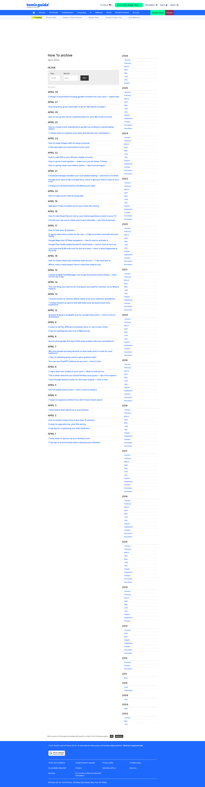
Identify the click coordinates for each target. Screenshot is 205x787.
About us (133, 768)
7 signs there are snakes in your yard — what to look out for (76, 371)
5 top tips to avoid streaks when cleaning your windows (74, 442)
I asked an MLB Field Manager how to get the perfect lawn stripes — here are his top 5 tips (82, 276)
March (126, 66)
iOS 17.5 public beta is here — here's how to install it (72, 390)
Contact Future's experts (85, 763)
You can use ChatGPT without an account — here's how (74, 361)
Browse (136, 12)
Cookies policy (135, 763)
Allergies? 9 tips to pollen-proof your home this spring (73, 206)
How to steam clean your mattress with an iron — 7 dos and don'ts (79, 260)
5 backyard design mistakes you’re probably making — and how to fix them (83, 175)
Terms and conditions (56, 763)
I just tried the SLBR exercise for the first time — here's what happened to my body (82, 249)
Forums (169, 13)
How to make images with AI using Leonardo (69, 143)
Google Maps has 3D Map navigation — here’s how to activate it (78, 240)
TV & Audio (53, 12)
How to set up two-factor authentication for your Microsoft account (80, 117)
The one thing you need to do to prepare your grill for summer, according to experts (83, 288)
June (126, 76)
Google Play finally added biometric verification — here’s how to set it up (82, 244)
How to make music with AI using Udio (66, 196)
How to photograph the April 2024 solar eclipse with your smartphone (81, 341)
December (128, 128)
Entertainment (67, 12)
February (127, 63)
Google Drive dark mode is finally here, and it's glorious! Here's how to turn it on (83, 180)
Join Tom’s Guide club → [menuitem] (129, 5)
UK (112, 736)
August (127, 83)
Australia (119, 736)
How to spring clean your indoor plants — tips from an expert (76, 165)
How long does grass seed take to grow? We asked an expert (76, 107)
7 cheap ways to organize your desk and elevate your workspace (78, 133)
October (127, 122)
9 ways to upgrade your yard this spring (67, 424)
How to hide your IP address (61, 230)
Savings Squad (158, 13)
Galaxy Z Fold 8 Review (72, 18)
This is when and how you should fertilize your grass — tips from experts (82, 375)
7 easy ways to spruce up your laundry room (69, 438)
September (128, 118)
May (126, 73)
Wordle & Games (122, 12)
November (128, 125)
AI (90, 12)
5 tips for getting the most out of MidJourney (69, 331)
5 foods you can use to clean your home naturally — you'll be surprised (81, 220)
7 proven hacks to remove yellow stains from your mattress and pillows (81, 299)
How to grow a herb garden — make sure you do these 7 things (77, 161)
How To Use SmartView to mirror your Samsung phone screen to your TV (82, 216)
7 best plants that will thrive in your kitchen (68, 410)
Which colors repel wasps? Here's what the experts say (74, 264)
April (126, 70)
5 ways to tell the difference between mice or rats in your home (78, 327)
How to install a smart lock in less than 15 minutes (71, 420)
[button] (174, 5)
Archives (51, 773)
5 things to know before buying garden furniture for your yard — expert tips (83, 96)
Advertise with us (109, 768)
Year (52, 73)
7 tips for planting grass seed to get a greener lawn (72, 357)
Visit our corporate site (133, 745)
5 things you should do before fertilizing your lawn (71, 186)
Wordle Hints (94, 18)
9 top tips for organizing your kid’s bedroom (68, 428)
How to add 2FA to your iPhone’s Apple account (70, 157)
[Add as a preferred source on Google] (56, 753)
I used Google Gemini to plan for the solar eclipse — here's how (78, 379)
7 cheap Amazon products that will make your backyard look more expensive (79, 304)
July (126, 80)
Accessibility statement (57, 768)
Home (108, 12)
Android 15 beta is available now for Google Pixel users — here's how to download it (81, 316)
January (127, 60)
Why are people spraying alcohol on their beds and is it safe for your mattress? (80, 352)
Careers (78, 768)
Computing (81, 12)
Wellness (98, 12)
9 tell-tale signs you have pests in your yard (68, 147)
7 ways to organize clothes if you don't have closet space (75, 400)
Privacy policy (108, 763)
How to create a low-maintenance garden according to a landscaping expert (81, 128)
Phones (42, 12)
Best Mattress (134, 18)
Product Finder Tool (114, 18)
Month (67, 73)
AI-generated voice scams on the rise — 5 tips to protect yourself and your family (83, 235)
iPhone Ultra (51, 18)
